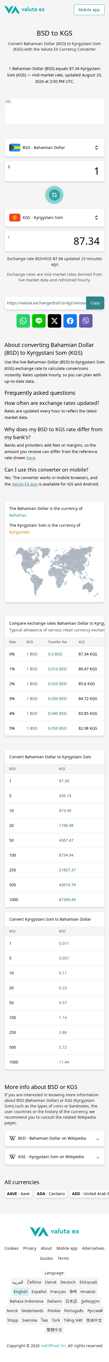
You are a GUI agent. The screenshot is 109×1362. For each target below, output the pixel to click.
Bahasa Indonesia (26, 1301)
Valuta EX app (24, 484)
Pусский (95, 1310)
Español (39, 1291)
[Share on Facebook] (70, 321)
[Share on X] (54, 321)
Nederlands (33, 1310)
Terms (63, 1258)
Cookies (11, 1248)
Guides (46, 1258)
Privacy (29, 1248)
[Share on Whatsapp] (23, 321)
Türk (56, 1320)
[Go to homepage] (24, 10)
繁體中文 (54, 1329)
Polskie (54, 1310)
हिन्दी (73, 1291)
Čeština (34, 1282)
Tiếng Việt (73, 1320)
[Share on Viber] (86, 321)
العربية (17, 1282)
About (46, 1248)
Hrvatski (88, 1291)
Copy (95, 302)
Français (58, 1291)
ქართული (90, 1301)
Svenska (29, 1320)
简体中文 (94, 1320)
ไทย (44, 1320)
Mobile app (89, 9)
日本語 (71, 1301)
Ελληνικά (88, 1282)
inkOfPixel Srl (53, 1345)
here (31, 457)
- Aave (18, 1193)
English (21, 1291)
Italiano (54, 1301)
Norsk (12, 1310)
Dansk (50, 1282)
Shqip (12, 1320)
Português (74, 1310)
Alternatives (93, 1248)
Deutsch (68, 1282)
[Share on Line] (39, 321)
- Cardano (51, 1193)
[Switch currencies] (54, 195)
